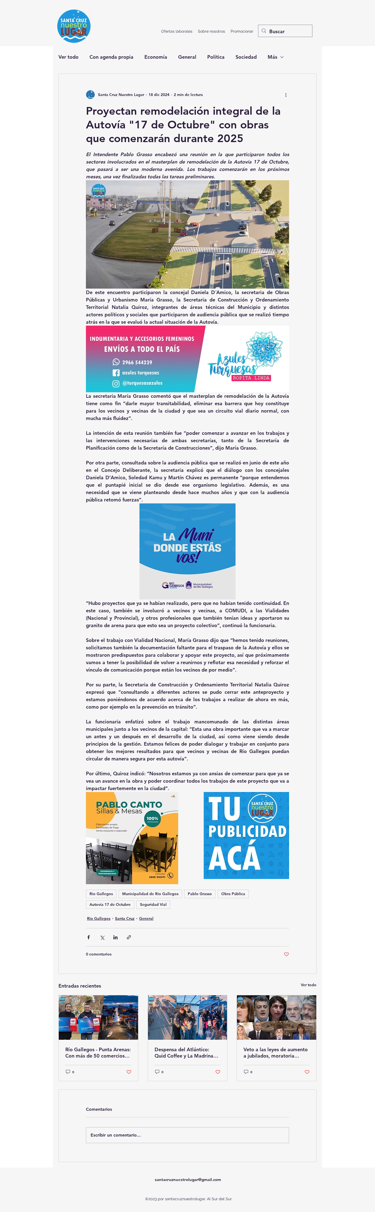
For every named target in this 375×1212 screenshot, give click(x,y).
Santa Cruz (125, 918)
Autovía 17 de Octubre (110, 904)
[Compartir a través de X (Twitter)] (102, 937)
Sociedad (246, 57)
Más (272, 57)
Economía (155, 57)
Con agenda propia (111, 57)
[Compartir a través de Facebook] (88, 937)
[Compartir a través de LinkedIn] (115, 937)
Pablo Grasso (200, 893)
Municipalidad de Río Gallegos (150, 893)
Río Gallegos (101, 893)
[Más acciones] (285, 94)
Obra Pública (233, 893)
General (187, 57)
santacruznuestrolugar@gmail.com (188, 1179)
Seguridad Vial (153, 904)
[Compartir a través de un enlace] (128, 937)
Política (216, 57)
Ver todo (68, 57)
